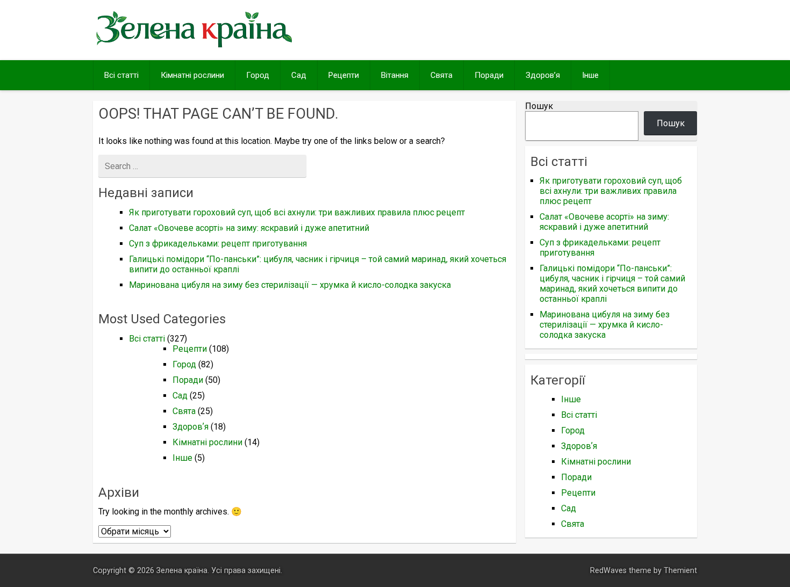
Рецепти (343, 75)
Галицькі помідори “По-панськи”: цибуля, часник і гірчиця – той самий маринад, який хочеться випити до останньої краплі (612, 283)
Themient (680, 570)
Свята (441, 75)
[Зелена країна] (194, 46)
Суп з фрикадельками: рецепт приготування (218, 243)
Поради (489, 75)
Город (257, 75)
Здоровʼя (543, 75)
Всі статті (121, 75)
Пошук (539, 106)
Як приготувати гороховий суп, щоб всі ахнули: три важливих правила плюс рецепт (297, 212)
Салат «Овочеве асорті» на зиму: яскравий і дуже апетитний (249, 228)
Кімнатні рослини (192, 75)
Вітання (394, 75)
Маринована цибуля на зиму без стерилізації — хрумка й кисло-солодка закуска (290, 285)
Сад (298, 75)
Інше (590, 75)
